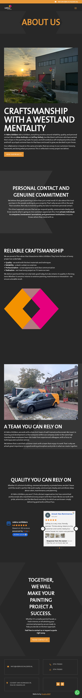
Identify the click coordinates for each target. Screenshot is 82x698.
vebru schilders (20, 522)
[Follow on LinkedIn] (58, 684)
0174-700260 (57, 664)
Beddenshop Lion (59, 514)
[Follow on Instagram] (62, 684)
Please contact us (40, 639)
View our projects (14, 154)
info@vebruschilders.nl (68, 1)
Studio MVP (46, 694)
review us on (19, 534)
